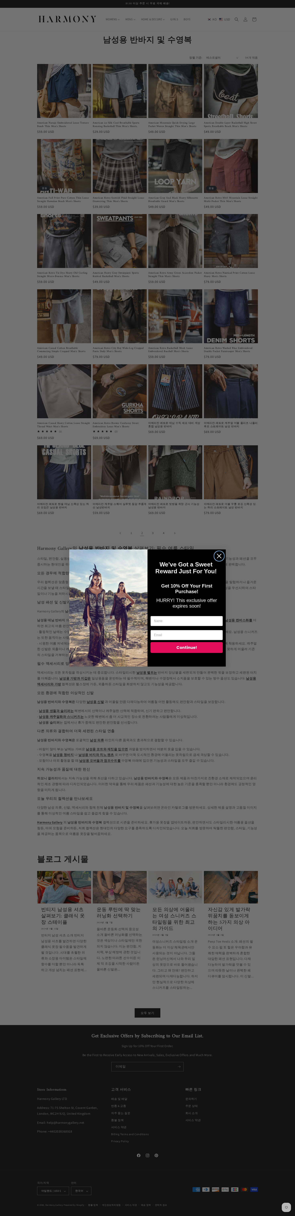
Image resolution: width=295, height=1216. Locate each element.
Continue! (186, 647)
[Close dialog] (219, 556)
